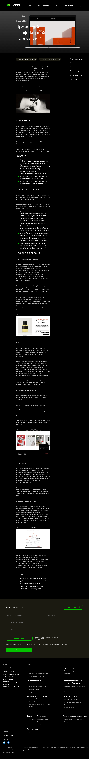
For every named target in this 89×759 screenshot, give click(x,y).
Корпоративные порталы (36, 671)
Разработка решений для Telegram (74, 719)
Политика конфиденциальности (12, 749)
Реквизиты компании (8, 752)
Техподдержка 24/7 (35, 681)
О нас (57, 6)
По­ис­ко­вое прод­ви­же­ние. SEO (50, 59)
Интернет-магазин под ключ (26, 59)
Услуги (29, 6)
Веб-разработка (70, 696)
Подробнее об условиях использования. (34, 751)
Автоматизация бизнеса (37, 668)
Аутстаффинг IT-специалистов (37, 686)
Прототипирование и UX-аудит (37, 732)
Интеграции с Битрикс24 (36, 722)
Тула (11, 735)
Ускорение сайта (34, 689)
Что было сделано (76, 75)
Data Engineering (69, 671)
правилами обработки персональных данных (52, 644)
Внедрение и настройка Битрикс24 (39, 719)
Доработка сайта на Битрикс (37, 712)
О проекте (73, 63)
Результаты (73, 79)
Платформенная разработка (72, 702)
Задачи (72, 67)
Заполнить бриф (72, 607)
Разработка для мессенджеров (76, 716)
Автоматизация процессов (36, 676)
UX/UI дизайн (32, 729)
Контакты (69, 6)
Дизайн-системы (33, 735)
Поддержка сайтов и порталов (37, 684)
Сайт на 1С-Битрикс (34, 702)
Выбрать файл (19, 638)
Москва (5, 735)
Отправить (19, 650)
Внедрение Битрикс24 (36, 716)
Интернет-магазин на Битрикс (37, 709)
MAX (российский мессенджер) (73, 722)
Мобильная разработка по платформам (75, 686)
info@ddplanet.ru (8, 671)
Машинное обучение (70, 673)
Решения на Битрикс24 (35, 724)
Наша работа (43, 6)
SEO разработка (69, 707)
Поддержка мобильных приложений (39, 692)
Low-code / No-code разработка (38, 673)
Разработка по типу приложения (73, 691)
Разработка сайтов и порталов (73, 705)
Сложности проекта (76, 71)
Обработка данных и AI (72, 668)
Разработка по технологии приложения (75, 689)
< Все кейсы (20, 16)
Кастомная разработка (71, 699)
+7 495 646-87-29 (8, 668)
